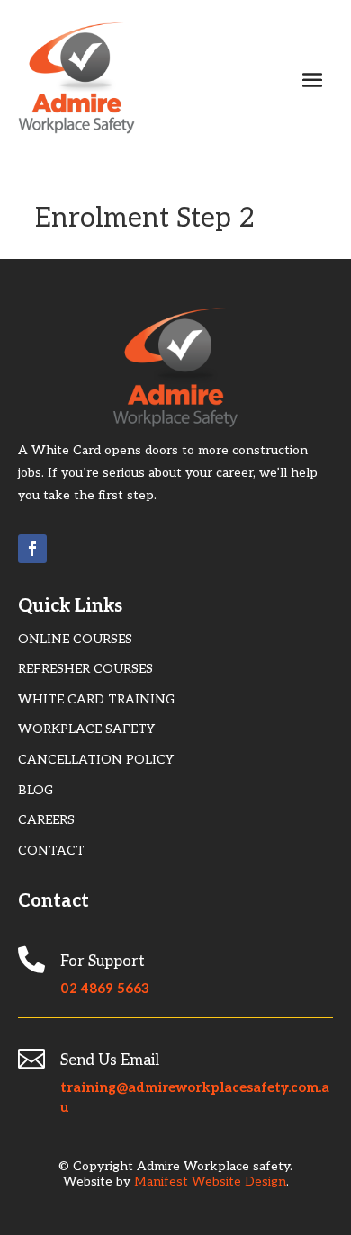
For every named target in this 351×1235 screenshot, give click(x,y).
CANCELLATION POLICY (96, 759)
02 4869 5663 (104, 988)
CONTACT (51, 850)
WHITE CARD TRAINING (96, 699)
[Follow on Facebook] (32, 548)
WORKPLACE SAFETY (86, 729)
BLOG (35, 790)
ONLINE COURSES (75, 639)
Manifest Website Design (210, 1181)
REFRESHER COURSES (85, 668)
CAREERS (46, 820)
